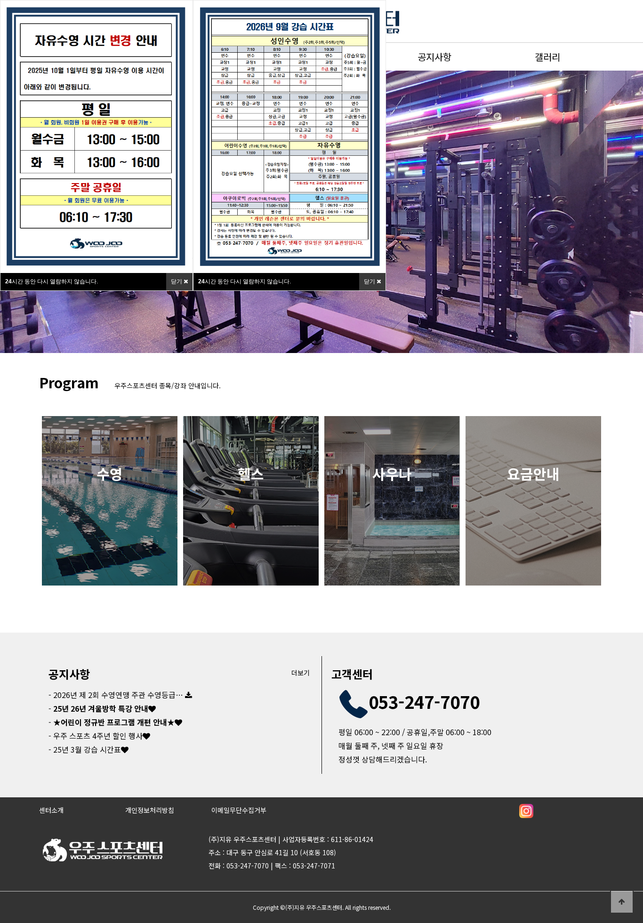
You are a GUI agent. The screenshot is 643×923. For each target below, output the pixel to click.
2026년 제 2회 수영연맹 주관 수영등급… (117, 694)
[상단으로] (622, 902)
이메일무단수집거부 (238, 810)
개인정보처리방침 (149, 810)
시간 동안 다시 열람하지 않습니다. (51, 281)
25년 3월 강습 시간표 (86, 749)
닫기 (177, 281)
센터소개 (51, 810)
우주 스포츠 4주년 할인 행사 (97, 735)
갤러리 (547, 57)
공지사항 (434, 57)
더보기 (300, 672)
